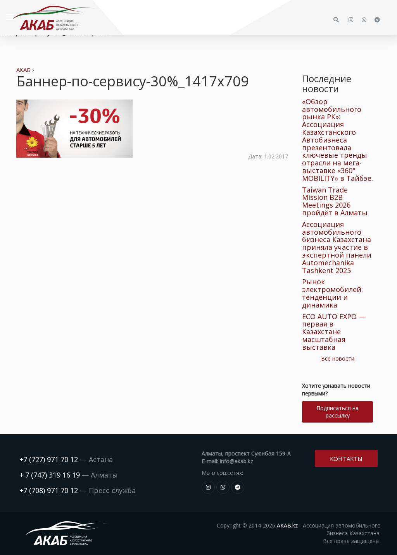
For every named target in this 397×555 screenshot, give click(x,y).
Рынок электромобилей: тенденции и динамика (332, 293)
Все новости (337, 358)
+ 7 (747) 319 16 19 (49, 474)
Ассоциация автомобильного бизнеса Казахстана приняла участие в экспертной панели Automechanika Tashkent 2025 (336, 247)
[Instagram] (208, 487)
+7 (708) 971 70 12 (48, 490)
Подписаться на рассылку (337, 411)
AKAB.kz (287, 525)
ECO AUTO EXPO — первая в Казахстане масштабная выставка (334, 332)
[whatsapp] (223, 487)
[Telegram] (237, 487)
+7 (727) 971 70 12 (48, 459)
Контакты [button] (346, 458)
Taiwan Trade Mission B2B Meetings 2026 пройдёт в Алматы (335, 201)
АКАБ (23, 70)
